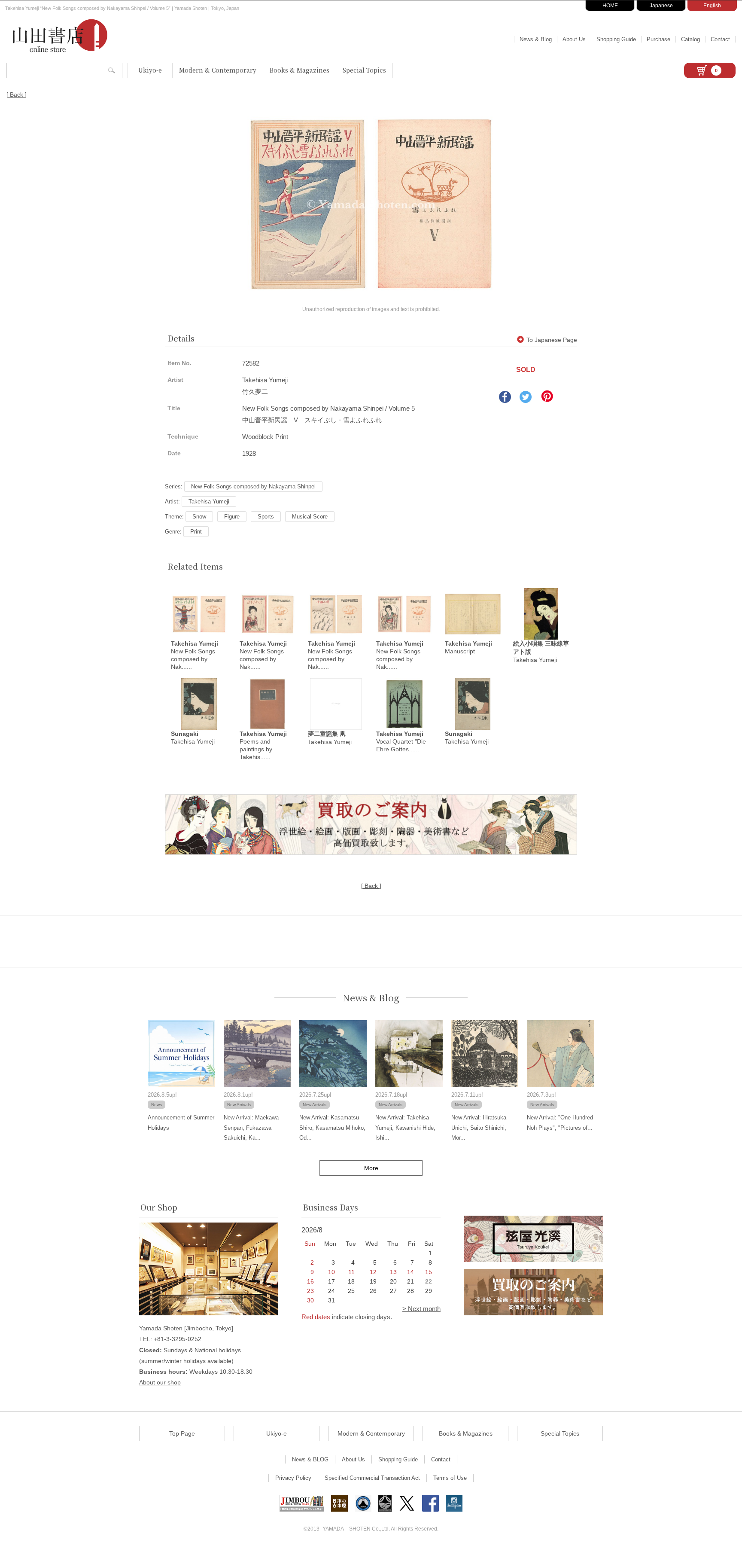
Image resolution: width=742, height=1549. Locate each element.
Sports (266, 516)
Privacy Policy (293, 1478)
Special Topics (364, 70)
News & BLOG (310, 1459)
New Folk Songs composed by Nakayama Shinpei (253, 486)
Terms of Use (450, 1478)
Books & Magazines (299, 70)
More (371, 1168)
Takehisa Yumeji (209, 501)
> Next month (421, 1308)
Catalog (690, 39)
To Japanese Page (551, 339)
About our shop (160, 1382)
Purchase (658, 39)
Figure (232, 516)
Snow (199, 516)
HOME (610, 6)
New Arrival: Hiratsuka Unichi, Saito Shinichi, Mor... (478, 1127)
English (712, 6)
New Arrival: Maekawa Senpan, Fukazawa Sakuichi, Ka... (251, 1127)
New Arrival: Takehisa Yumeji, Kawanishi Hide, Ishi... (405, 1127)
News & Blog (536, 39)
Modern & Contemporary (217, 70)
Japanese (661, 6)
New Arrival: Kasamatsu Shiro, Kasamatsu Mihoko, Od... (332, 1127)
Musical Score (310, 516)
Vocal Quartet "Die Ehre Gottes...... (401, 741)
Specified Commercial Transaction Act (372, 1478)
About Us (574, 39)
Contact (720, 39)
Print (196, 531)
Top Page (182, 1433)
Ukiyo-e (150, 70)
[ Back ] (16, 94)
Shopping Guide (616, 39)
